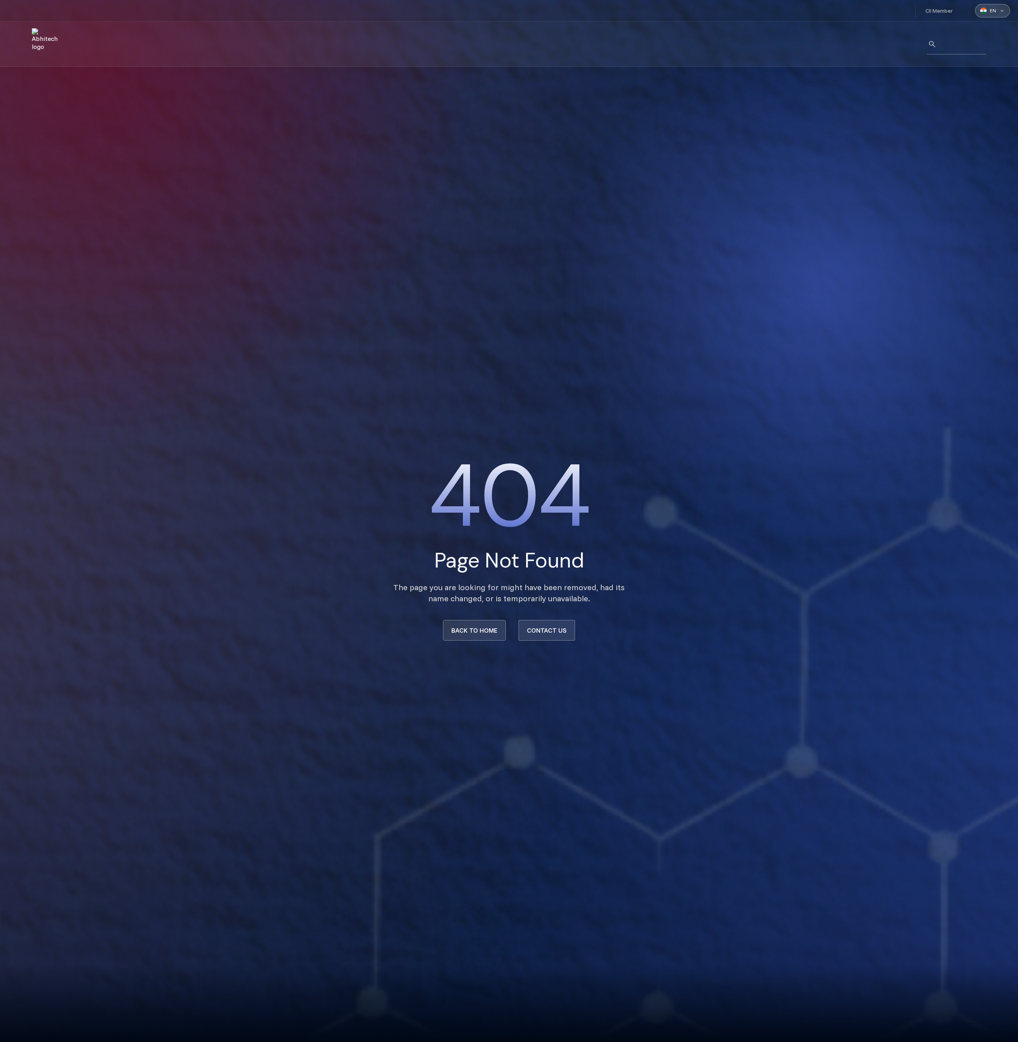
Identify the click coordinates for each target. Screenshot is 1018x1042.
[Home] (47, 44)
